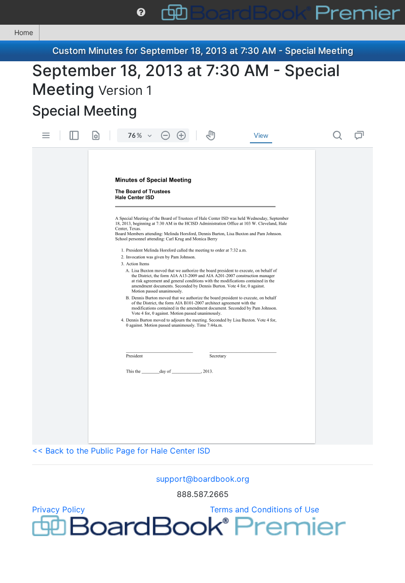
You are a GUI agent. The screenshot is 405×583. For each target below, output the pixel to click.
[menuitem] (141, 12)
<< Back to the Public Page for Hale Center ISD (121, 451)
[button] (141, 12)
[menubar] (202, 12)
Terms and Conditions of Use (264, 509)
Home (23, 32)
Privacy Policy (58, 509)
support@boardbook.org (202, 479)
